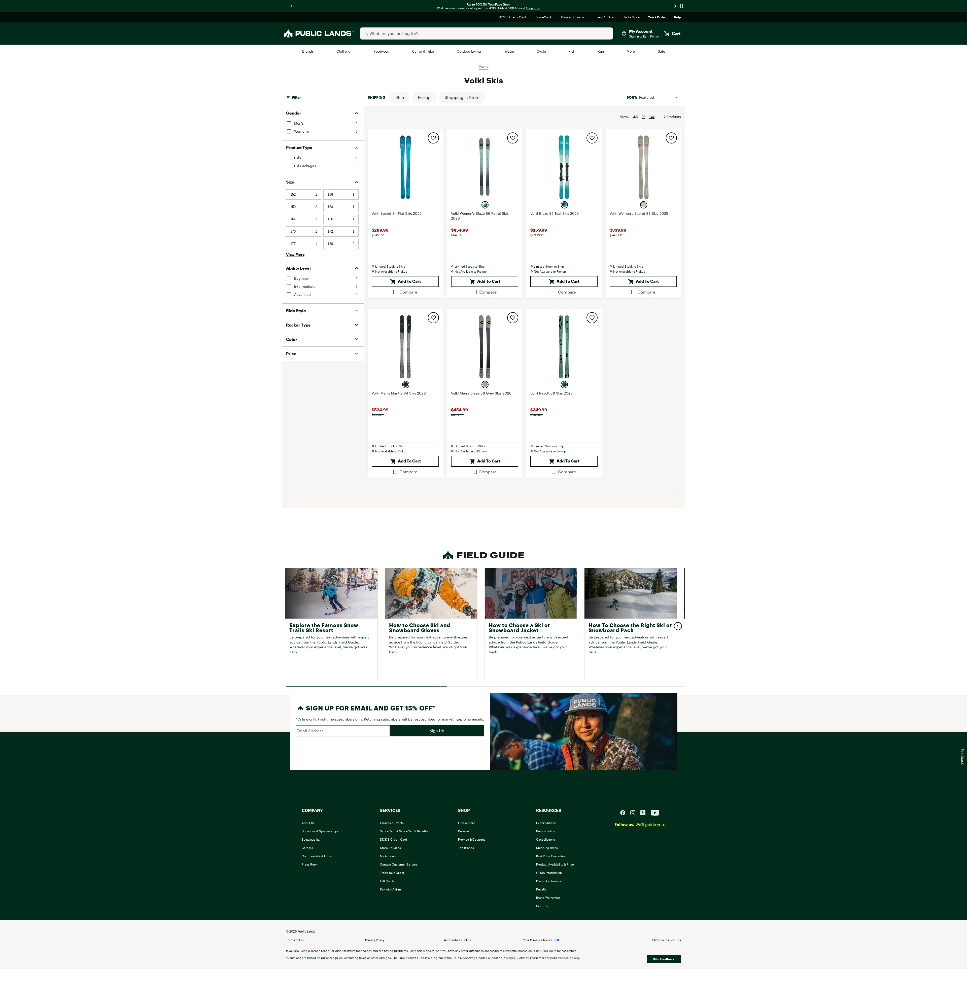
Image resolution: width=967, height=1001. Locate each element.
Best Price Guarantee (551, 856)
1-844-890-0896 (545, 950)
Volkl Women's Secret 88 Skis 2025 (639, 213)
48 (635, 117)
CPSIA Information (549, 872)
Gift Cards (387, 881)
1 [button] (676, 494)
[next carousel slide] (675, 6)
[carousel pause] (681, 6)
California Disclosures (665, 940)
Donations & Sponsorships (320, 831)
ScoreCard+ (544, 17)
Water (509, 51)
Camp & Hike (423, 51)
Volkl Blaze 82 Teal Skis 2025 (554, 213)
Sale (661, 51)
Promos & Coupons (471, 839)
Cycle (541, 51)
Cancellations (545, 839)
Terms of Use (295, 940)
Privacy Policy (374, 940)
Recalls (541, 889)
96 (643, 117)
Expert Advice (604, 17)
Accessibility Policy (457, 940)
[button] (399, 97)
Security (542, 906)
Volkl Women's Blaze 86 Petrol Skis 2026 (480, 216)
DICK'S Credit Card (513, 17)
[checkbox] (405, 292)
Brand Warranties (548, 897)
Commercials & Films (317, 856)
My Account (388, 856)
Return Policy (545, 831)
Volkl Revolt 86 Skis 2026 (551, 393)
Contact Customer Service (399, 864)
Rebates (464, 831)
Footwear (382, 51)
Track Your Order (392, 872)
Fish (571, 51)
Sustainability (311, 839)
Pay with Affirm (390, 889)
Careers (307, 847)
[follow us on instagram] (635, 812)
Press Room (310, 864)
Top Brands (466, 847)
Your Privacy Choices (537, 940)
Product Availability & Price (555, 864)
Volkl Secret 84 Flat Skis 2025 (397, 213)
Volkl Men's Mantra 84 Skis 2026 (399, 393)
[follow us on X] (645, 812)
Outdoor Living (469, 51)
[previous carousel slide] (292, 6)
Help (677, 17)
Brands (308, 51)
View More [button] (295, 254)
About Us (308, 823)
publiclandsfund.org (564, 957)
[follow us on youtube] (655, 812)
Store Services (390, 847)
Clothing (344, 51)
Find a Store (631, 17)
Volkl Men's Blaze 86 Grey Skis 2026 (481, 393)
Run (601, 51)
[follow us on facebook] (625, 812)
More (631, 51)
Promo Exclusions (548, 881)
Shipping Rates (547, 847)
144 (651, 117)
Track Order (657, 17)
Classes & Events (573, 17)
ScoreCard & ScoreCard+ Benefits (404, 831)
